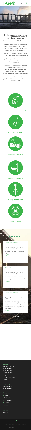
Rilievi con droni (15, 221)
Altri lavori (15, 317)
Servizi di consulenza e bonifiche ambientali (15, 14)
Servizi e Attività (8, 398)
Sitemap (5, 379)
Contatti (6, 405)
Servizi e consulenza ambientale (15, 111)
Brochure (5, 412)
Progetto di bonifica (19, 248)
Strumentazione (8, 400)
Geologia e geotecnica (15, 154)
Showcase (6, 402)
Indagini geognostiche (15, 178)
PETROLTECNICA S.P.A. (11, 243)
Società (6, 395)
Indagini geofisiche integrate (15, 132)
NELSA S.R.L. (8, 268)
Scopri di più (15, 20)
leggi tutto (7, 255)
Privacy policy (19, 428)
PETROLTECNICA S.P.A (11, 293)
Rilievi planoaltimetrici (15, 200)
